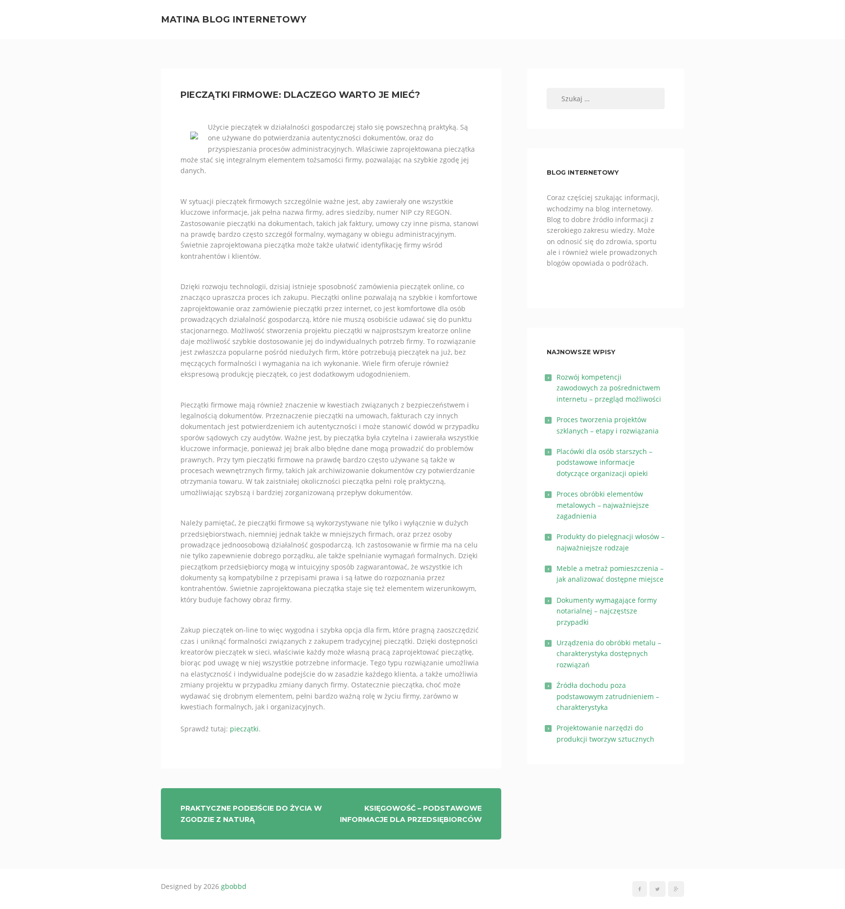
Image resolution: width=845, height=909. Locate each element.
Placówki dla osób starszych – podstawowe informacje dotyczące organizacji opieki (604, 462)
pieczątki (244, 728)
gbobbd (233, 886)
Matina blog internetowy (234, 19)
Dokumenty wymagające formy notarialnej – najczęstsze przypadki (606, 611)
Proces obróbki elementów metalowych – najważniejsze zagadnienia (602, 505)
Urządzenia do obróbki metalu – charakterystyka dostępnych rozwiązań (608, 653)
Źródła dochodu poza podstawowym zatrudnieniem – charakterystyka (607, 696)
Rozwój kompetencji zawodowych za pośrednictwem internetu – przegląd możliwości (608, 388)
